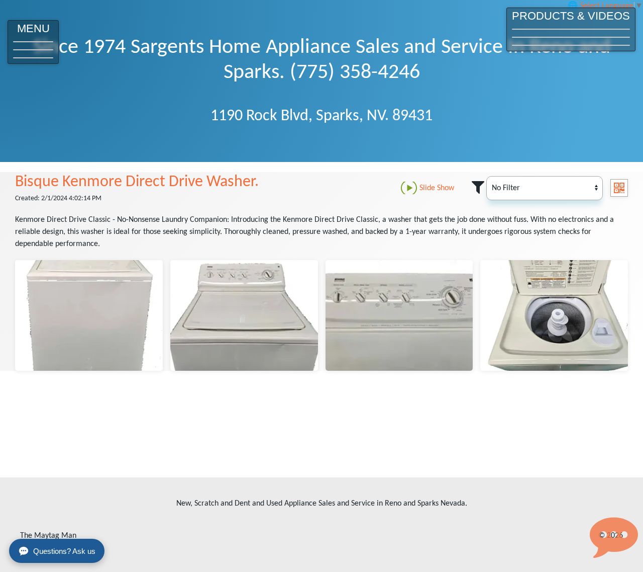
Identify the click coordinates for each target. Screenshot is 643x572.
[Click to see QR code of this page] (619, 188)
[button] (33, 42)
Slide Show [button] (436, 188)
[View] (89, 315)
